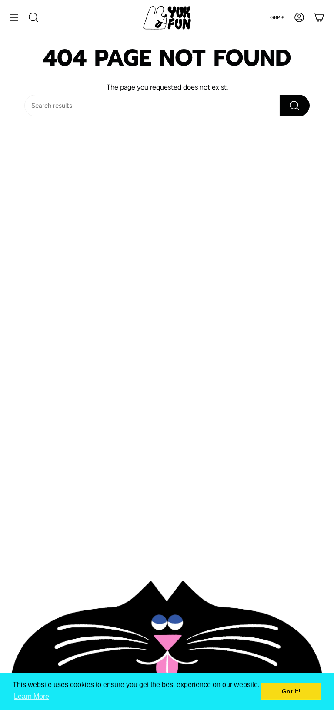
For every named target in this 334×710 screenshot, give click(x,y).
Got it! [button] (291, 691)
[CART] (319, 17)
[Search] (295, 105)
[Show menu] (14, 17)
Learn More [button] (31, 696)
